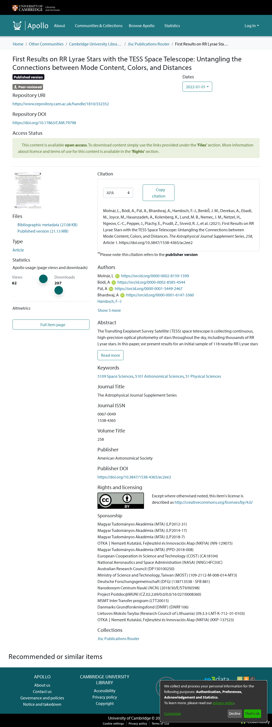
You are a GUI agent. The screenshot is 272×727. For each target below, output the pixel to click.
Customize (172, 713)
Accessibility (105, 690)
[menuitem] (61, 25)
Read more (110, 355)
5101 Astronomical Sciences (159, 376)
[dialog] (213, 701)
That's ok (252, 713)
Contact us (42, 691)
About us (42, 685)
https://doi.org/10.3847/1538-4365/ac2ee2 (134, 477)
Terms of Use (160, 723)
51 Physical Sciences (203, 376)
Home (18, 44)
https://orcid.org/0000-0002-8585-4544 (151, 282)
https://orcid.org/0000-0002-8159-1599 (155, 275)
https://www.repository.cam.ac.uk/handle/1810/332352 (60, 103)
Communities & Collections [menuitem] (98, 25)
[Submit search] (232, 25)
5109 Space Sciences (115, 376)
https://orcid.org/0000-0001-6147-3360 (160, 294)
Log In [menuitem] (250, 25)
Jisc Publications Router (148, 44)
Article (18, 250)
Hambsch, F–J (109, 301)
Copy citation (158, 193)
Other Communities (46, 44)
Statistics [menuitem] (171, 25)
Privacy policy (104, 697)
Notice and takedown (42, 704)
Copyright (105, 703)
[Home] (36, 7)
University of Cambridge (129, 718)
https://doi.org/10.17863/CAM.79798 (44, 122)
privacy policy (223, 702)
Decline (234, 713)
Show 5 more (109, 310)
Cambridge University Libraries (95, 44)
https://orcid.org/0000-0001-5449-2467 (148, 288)
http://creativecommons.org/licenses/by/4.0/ (214, 502)
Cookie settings (113, 723)
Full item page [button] (53, 324)
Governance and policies (42, 697)
